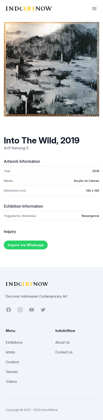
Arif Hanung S (16, 148)
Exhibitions (14, 342)
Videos (11, 381)
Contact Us (64, 352)
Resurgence (90, 216)
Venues (12, 372)
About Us (62, 342)
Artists (10, 352)
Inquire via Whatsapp (26, 245)
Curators (12, 362)
